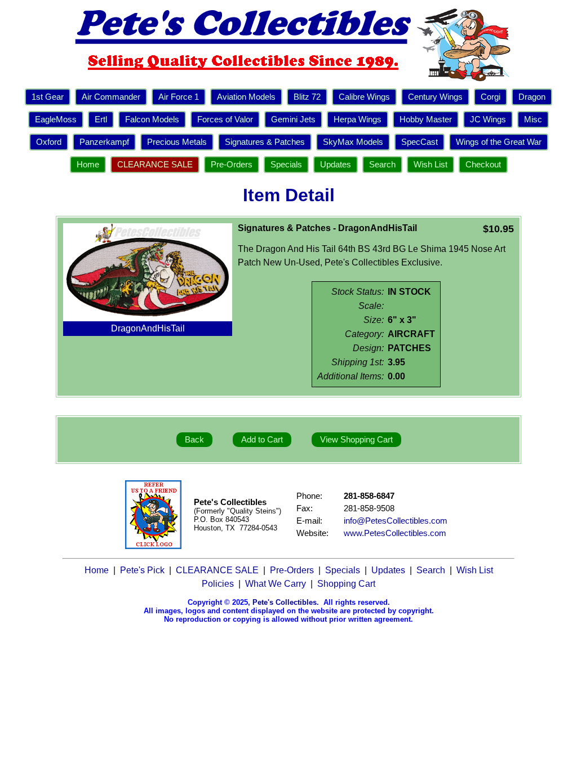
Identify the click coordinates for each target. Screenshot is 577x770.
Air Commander (111, 96)
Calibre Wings (364, 96)
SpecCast (419, 142)
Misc (533, 119)
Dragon (531, 96)
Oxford (48, 142)
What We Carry (275, 583)
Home (88, 164)
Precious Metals (177, 142)
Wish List (430, 164)
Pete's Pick (142, 570)
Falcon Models (152, 119)
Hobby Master (426, 119)
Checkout (483, 164)
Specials (286, 164)
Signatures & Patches (265, 142)
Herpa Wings (357, 119)
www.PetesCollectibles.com (395, 533)
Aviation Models (246, 96)
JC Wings (488, 119)
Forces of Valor (225, 119)
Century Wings (435, 96)
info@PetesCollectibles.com (395, 520)
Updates (335, 164)
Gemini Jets (293, 119)
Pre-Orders (231, 164)
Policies (218, 583)
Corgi (490, 96)
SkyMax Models (353, 142)
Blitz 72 (307, 96)
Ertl (101, 119)
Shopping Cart (346, 583)
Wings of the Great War (499, 142)
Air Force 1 (178, 96)
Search (382, 164)
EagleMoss (56, 119)
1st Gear (48, 96)
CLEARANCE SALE (155, 164)
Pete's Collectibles (284, 602)
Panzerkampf (104, 142)
